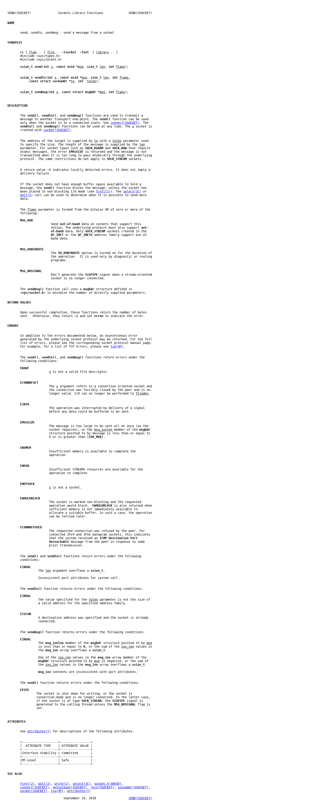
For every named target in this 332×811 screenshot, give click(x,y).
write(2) (61, 783)
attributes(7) (39, 731)
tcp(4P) (116, 346)
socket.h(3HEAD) (107, 783)
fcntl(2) (103, 191)
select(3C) (132, 191)
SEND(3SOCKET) (140, 798)
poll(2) (26, 195)
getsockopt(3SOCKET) (70, 787)
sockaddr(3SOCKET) (133, 787)
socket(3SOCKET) (57, 130)
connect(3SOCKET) (124, 123)
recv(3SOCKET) (102, 787)
